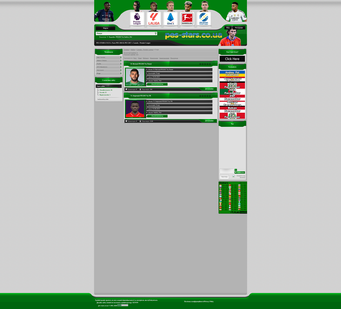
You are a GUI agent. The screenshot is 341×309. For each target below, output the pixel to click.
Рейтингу (146, 58)
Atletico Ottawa (102, 60)
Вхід (228, 28)
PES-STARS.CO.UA (103, 43)
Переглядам (174, 58)
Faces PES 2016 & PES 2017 (121, 43)
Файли (133, 49)
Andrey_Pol (157, 80)
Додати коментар (157, 84)
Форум (105, 28)
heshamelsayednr (103, 99)
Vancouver (100, 70)
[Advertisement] (232, 254)
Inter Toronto (101, 57)
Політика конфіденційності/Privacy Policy (199, 301)
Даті (134, 58)
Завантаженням (164, 58)
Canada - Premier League (141, 43)
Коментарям (154, 58)
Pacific (99, 64)
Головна (126, 49)
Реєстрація (239, 28)
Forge (158, 73)
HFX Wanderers (102, 67)
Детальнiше (209, 89)
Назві (140, 58)
